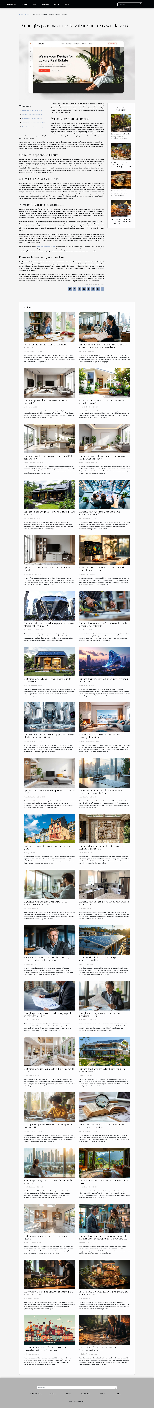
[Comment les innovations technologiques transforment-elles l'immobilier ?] (104, 661)
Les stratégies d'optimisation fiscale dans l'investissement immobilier (98, 1348)
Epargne (24, 4)
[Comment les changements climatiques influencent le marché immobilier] (104, 1051)
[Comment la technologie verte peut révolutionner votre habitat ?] (49, 494)
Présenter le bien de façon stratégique (34, 127)
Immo (34, 4)
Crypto (56, 4)
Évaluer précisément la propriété (32, 110)
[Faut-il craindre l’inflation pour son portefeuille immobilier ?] (49, 327)
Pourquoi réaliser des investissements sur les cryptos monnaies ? (119, 193)
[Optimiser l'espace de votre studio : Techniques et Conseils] (49, 550)
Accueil (21, 14)
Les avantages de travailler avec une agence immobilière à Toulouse (120, 136)
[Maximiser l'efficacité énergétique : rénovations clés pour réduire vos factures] (104, 550)
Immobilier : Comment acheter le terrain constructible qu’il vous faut (121, 164)
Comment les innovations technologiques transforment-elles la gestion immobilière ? (49, 736)
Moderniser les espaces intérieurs (32, 119)
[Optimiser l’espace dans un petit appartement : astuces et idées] (49, 773)
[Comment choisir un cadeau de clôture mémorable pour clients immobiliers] (104, 828)
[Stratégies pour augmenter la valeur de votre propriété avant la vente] (104, 884)
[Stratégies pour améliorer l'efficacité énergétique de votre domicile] (49, 661)
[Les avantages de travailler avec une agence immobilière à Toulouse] (121, 123)
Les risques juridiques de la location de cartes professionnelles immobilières (100, 791)
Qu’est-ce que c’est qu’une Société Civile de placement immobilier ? (121, 221)
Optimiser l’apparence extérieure (32, 114)
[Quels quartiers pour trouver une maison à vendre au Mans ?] (49, 828)
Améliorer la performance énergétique (33, 123)
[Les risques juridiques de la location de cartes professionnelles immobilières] (104, 773)
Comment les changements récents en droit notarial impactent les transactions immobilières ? (103, 346)
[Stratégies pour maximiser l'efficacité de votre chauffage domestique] (104, 717)
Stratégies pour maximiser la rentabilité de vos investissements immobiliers (45, 903)
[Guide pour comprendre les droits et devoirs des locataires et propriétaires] (104, 1107)
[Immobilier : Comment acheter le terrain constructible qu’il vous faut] (121, 151)
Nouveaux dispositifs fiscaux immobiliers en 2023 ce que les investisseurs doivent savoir (48, 959)
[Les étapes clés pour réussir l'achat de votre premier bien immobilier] (49, 1107)
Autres (67, 4)
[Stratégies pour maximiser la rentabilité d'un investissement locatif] (104, 494)
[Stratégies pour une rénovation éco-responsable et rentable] (49, 1218)
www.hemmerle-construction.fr (46, 247)
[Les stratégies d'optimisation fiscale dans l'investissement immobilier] (104, 1330)
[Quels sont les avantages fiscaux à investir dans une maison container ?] (104, 1274)
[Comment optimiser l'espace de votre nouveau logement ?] (49, 383)
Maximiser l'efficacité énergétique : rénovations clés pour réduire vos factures (102, 569)
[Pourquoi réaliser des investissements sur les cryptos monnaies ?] (121, 180)
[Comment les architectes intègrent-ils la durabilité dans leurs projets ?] (49, 438)
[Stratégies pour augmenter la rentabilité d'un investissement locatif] (104, 996)
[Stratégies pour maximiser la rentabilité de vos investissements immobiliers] (49, 884)
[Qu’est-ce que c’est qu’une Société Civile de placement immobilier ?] (121, 208)
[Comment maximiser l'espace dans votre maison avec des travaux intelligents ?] (104, 438)
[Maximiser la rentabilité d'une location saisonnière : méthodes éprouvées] (104, 383)
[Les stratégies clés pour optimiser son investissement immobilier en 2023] (49, 1274)
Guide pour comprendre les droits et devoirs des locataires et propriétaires (101, 1126)
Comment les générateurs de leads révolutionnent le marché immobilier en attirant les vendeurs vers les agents (103, 1239)
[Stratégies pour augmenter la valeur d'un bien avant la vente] (49, 1051)
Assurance (45, 4)
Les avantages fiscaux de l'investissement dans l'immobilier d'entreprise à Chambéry (45, 1348)
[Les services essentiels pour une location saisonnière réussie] (104, 1163)
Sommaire (26, 106)
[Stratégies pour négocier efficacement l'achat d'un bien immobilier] (49, 1163)
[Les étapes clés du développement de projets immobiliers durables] (104, 940)
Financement (11, 4)
